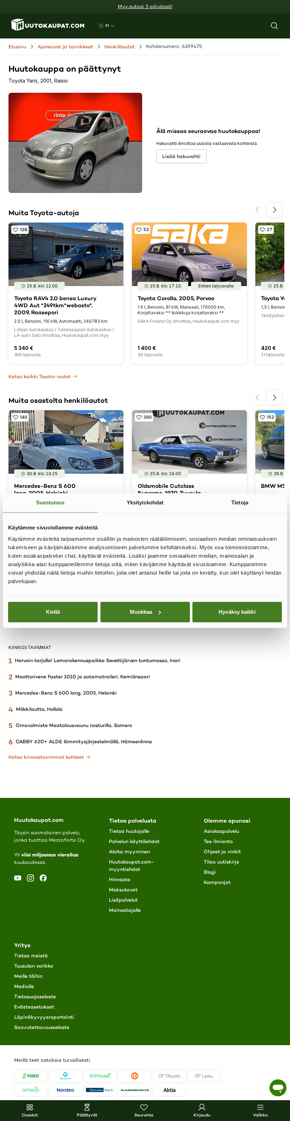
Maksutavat (123, 889)
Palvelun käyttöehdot (134, 841)
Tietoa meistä (31, 955)
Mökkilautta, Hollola (39, 709)
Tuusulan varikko (33, 966)
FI (107, 25)
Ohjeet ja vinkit (222, 851)
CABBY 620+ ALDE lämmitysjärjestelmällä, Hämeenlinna (84, 741)
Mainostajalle (125, 910)
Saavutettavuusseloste (41, 1027)
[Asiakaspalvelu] (277, 1087)
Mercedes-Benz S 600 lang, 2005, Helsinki (66, 693)
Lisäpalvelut (123, 900)
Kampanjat (217, 882)
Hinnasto (119, 879)
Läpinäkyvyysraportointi (44, 1017)
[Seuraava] (274, 210)
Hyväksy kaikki (237, 612)
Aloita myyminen (129, 851)
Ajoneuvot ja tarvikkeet (65, 46)
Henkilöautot (119, 46)
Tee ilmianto (218, 841)
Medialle (24, 986)
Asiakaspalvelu (221, 831)
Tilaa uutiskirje (221, 862)
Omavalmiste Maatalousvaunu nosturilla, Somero (74, 725)
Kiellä (53, 612)
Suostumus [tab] (50, 502)
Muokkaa (141, 612)
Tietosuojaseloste (35, 996)
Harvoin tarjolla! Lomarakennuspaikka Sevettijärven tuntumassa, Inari (97, 660)
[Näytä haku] (274, 26)
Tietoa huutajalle (129, 831)
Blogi (210, 872)
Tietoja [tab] (239, 502)
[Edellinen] (257, 210)
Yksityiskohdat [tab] (145, 502)
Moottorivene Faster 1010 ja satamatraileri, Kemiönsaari (82, 676)
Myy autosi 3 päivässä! (145, 7)
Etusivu (17, 46)
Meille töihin (28, 976)
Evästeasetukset (34, 1007)
